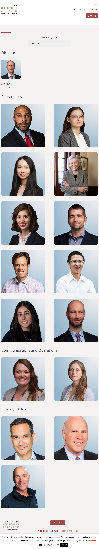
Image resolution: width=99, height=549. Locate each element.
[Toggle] (95, 3)
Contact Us (93, 9)
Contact (55, 530)
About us (43, 530)
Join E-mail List (79, 9)
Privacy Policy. (52, 545)
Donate (92, 15)
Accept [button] (64, 545)
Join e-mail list (70, 530)
